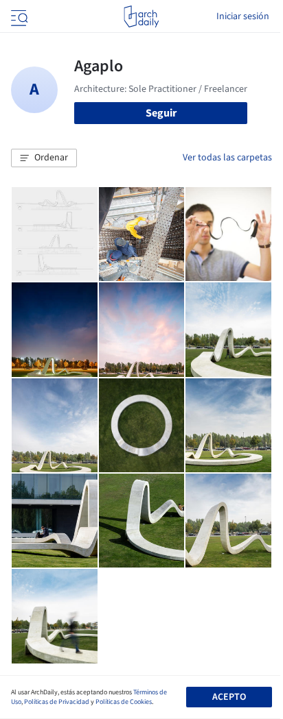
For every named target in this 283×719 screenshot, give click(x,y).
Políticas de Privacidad (56, 702)
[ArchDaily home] (141, 16)
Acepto (229, 697)
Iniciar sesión (242, 16)
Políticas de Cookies (123, 702)
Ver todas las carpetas (227, 157)
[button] (44, 158)
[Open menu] (17, 16)
